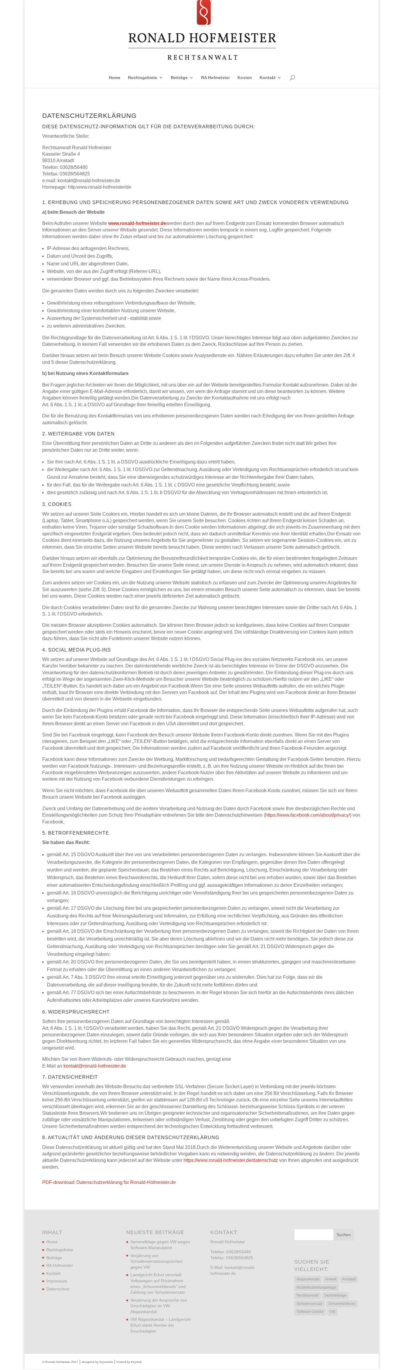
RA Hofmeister (215, 77)
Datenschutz (58, 1289)
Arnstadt (349, 1279)
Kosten (244, 77)
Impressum (56, 1281)
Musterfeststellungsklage (316, 1287)
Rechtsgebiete (142, 77)
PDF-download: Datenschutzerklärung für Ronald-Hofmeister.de (109, 1182)
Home (114, 77)
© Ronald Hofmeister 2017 (60, 1362)
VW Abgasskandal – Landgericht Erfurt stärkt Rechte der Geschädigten (160, 1325)
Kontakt (268, 77)
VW (332, 1312)
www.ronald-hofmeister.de (137, 223)
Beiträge (179, 77)
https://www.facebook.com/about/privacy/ (307, 815)
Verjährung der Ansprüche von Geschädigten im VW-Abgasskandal (158, 1306)
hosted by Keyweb (129, 1362)
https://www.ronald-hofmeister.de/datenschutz (231, 1160)
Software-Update (310, 1312)
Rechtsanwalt (307, 1295)
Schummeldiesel (341, 1304)
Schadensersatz (309, 1304)
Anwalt (330, 1279)
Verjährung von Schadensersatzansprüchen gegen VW (156, 1261)
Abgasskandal (308, 1279)
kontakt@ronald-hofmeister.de (94, 1065)
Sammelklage (335, 1295)
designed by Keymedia (97, 1362)
